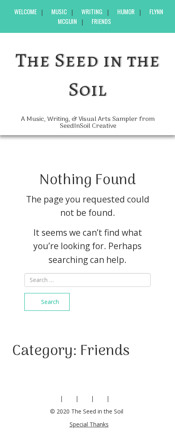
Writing (92, 11)
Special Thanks (89, 424)
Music (59, 11)
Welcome (25, 11)
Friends (101, 21)
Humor (126, 11)
